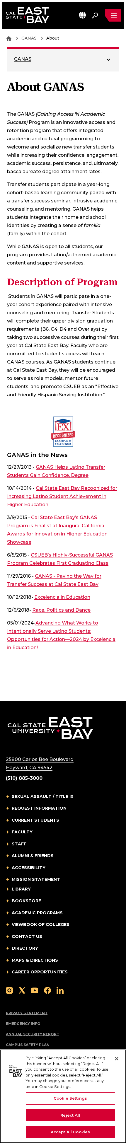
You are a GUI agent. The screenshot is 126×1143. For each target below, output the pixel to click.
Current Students (35, 820)
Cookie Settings (70, 1098)
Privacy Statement (26, 1013)
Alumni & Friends (33, 855)
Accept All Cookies (70, 1132)
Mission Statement (36, 879)
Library (21, 889)
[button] (82, 15)
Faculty (22, 832)
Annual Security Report (32, 1034)
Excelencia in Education (62, 597)
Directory (25, 948)
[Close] (116, 1058)
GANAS (29, 38)
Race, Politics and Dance (61, 610)
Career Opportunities (40, 972)
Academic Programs (37, 912)
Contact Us (27, 936)
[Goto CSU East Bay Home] (9, 38)
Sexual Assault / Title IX (43, 796)
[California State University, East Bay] (50, 728)
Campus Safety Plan (28, 1045)
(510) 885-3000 (24, 778)
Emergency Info (23, 1023)
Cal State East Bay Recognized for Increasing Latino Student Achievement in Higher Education (62, 496)
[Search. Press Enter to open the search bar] (95, 15)
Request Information (39, 808)
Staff (19, 844)
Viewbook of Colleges (40, 924)
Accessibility (28, 867)
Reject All (70, 1115)
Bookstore (26, 900)
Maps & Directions (35, 960)
